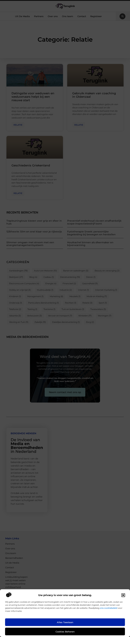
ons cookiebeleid (108, 608)
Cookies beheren (65, 631)
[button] (123, 595)
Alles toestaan (65, 622)
